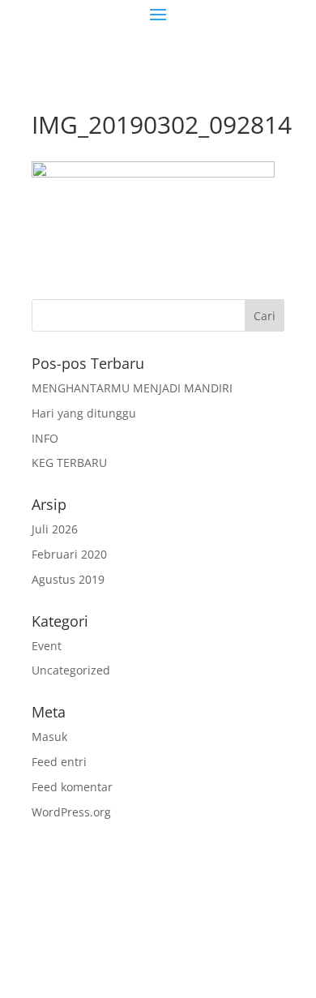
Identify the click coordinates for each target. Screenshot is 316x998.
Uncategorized (71, 670)
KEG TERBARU (69, 462)
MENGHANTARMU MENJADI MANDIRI (132, 388)
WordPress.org (71, 812)
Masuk (49, 736)
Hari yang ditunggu (84, 413)
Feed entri (59, 761)
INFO (45, 438)
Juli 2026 (55, 529)
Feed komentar (72, 787)
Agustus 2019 (68, 579)
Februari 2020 (69, 554)
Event (47, 645)
